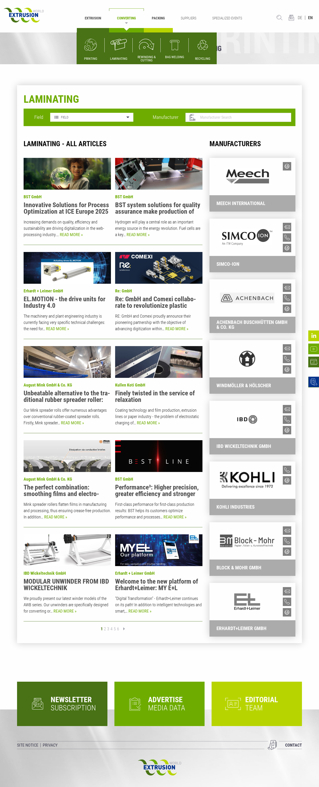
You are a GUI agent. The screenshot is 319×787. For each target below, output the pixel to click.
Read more (70, 234)
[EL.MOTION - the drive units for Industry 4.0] (67, 268)
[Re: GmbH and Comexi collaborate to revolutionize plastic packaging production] (158, 268)
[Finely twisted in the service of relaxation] (158, 362)
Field (38, 117)
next (122, 628)
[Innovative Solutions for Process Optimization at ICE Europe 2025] (67, 174)
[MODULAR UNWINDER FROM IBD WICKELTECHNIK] (67, 550)
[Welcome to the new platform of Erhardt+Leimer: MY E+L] (158, 550)
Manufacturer (165, 117)
